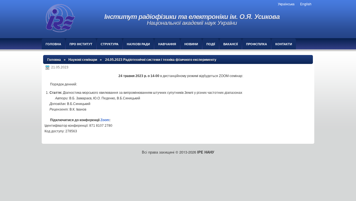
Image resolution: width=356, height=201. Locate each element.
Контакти (283, 44)
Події (210, 44)
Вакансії (230, 44)
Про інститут (81, 44)
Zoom (104, 120)
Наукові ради (138, 44)
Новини (191, 44)
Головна (53, 44)
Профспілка (256, 44)
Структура (109, 44)
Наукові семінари (82, 60)
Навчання (167, 44)
